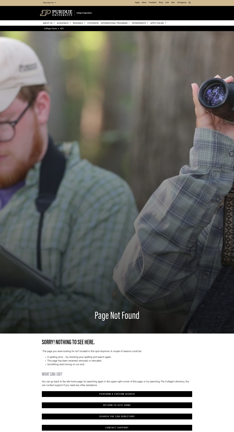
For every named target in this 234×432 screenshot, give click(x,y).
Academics (63, 22)
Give (173, 3)
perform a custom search (117, 394)
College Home (50, 28)
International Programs (114, 22)
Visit (167, 3)
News (144, 3)
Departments (139, 22)
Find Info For (48, 3)
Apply (137, 3)
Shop (161, 3)
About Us (48, 22)
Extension (93, 22)
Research (78, 22)
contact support (117, 427)
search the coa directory (117, 416)
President (153, 3)
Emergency (181, 3)
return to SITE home (117, 405)
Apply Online (157, 22)
